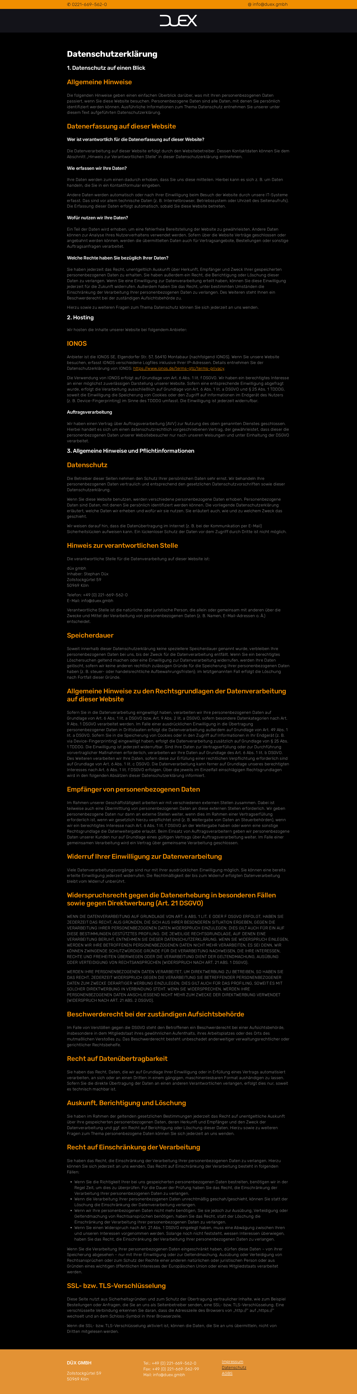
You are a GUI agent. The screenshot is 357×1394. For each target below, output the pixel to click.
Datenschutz (234, 1367)
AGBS (227, 1373)
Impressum (232, 1362)
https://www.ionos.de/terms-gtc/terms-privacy (178, 368)
